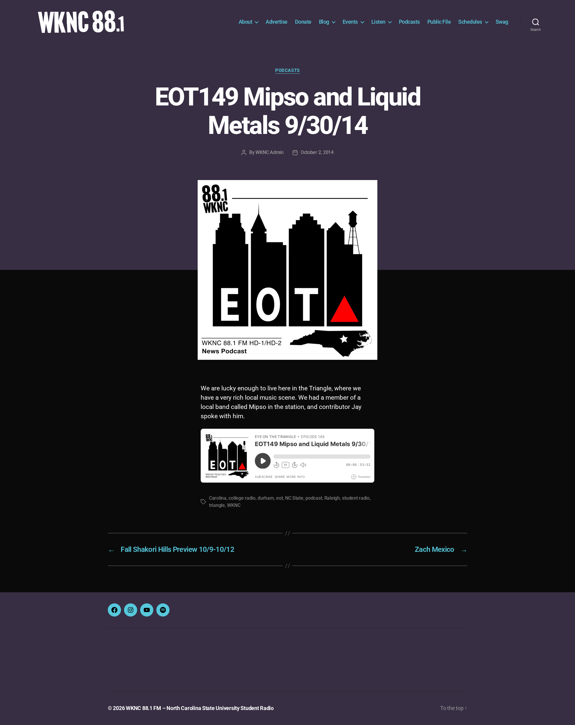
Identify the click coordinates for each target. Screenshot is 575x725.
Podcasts (409, 22)
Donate (303, 22)
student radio (356, 498)
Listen (378, 22)
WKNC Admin (269, 152)
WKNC (233, 505)
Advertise (277, 22)
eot (279, 498)
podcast (313, 498)
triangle (217, 505)
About (245, 22)
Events (350, 22)
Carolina (217, 498)
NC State (294, 498)
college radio (242, 498)
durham (266, 498)
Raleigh (332, 498)
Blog (324, 22)
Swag (502, 22)
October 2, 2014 (317, 152)
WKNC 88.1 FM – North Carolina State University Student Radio (200, 708)
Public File (439, 22)
